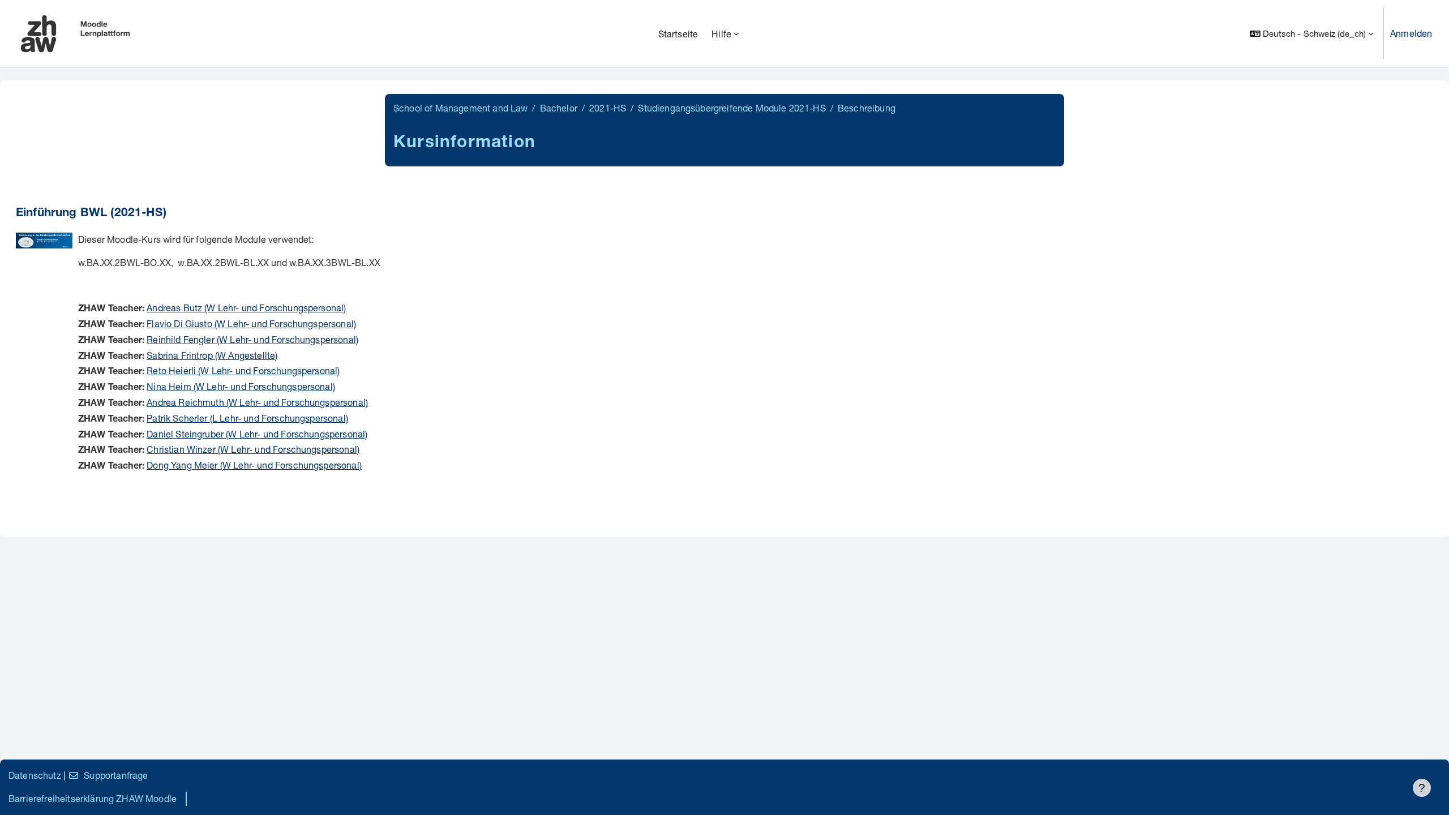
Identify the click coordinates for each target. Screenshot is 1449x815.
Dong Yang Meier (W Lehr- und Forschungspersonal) (254, 465)
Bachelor (558, 107)
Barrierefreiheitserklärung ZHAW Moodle (92, 798)
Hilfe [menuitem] (721, 33)
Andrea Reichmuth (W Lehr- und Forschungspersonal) (257, 402)
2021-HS (607, 107)
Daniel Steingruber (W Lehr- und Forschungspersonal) (257, 433)
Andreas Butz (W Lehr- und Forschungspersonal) (246, 307)
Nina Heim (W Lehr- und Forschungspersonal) (241, 386)
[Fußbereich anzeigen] (1422, 788)
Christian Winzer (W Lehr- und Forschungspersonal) (253, 449)
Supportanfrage (116, 775)
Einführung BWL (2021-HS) (91, 214)
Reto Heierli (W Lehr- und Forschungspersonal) (243, 370)
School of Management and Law (460, 107)
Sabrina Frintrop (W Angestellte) (212, 355)
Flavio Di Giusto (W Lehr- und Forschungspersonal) (251, 323)
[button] (1311, 33)
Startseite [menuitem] (678, 33)
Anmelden (1411, 33)
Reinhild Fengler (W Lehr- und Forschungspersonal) (252, 339)
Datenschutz (34, 775)
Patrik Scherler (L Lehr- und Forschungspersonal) (247, 418)
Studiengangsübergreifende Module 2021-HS (731, 107)
